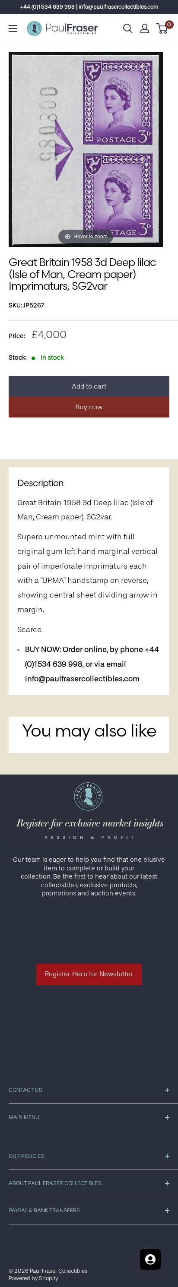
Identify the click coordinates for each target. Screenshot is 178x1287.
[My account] (144, 28)
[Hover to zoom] (86, 149)
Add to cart (89, 386)
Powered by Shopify (33, 1278)
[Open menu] (13, 28)
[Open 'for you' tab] (150, 1259)
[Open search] (128, 28)
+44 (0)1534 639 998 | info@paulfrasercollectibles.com (89, 6)
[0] (162, 28)
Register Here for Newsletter (89, 974)
